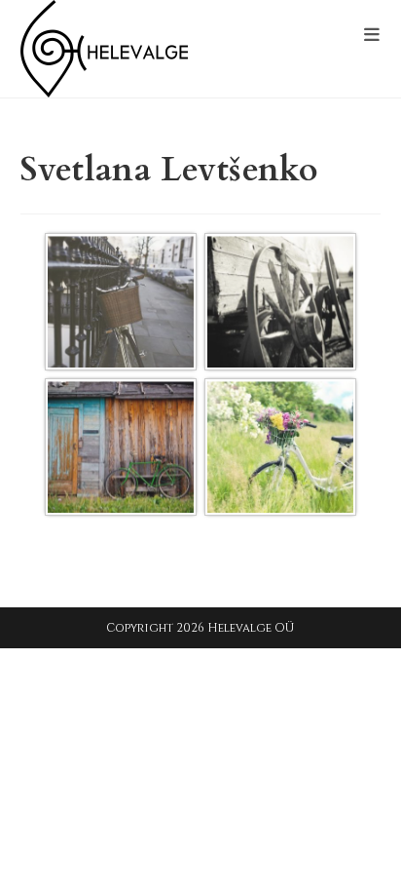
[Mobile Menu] (372, 35)
